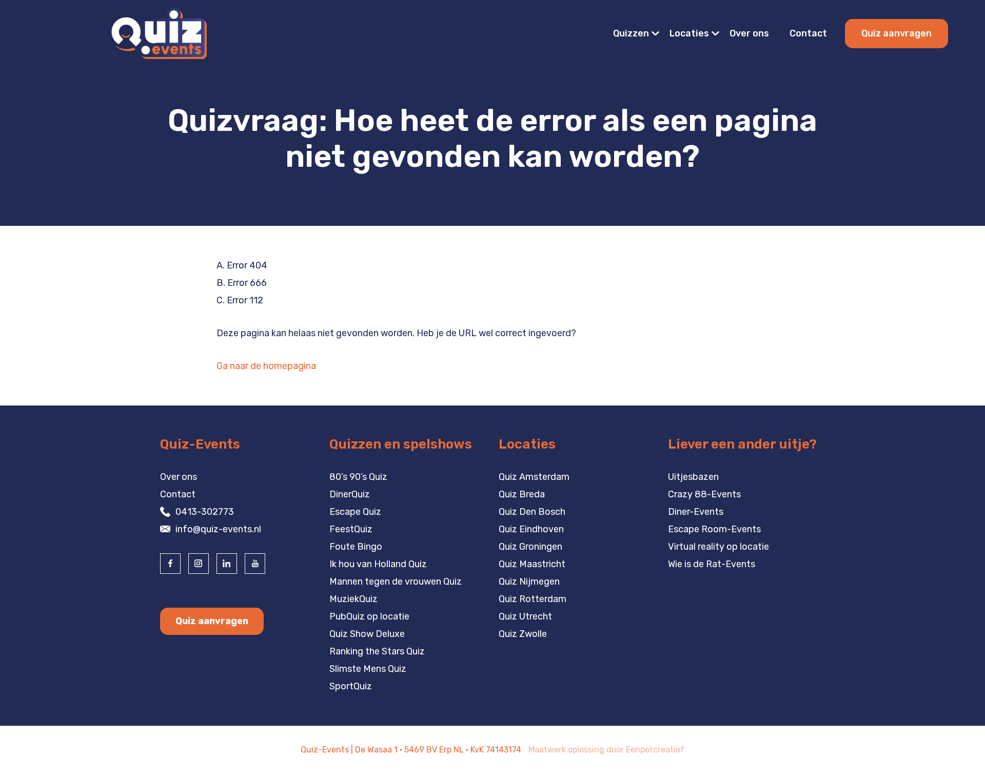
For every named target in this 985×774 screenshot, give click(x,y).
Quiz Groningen (530, 546)
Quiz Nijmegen (529, 581)
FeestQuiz (350, 529)
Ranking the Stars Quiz (377, 651)
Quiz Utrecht (525, 616)
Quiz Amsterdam (534, 476)
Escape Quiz (355, 511)
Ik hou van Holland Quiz (378, 564)
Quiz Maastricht (532, 564)
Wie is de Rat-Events (711, 564)
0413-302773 (204, 511)
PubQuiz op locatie (369, 616)
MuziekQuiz (353, 599)
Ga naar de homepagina (266, 366)
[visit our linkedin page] (226, 563)
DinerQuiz (349, 494)
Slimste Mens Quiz (367, 668)
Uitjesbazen (693, 476)
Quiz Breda (522, 494)
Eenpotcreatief (655, 749)
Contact (808, 33)
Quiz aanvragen (896, 33)
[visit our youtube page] (255, 563)
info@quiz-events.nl (218, 529)
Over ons (749, 33)
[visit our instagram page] (198, 563)
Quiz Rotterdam (532, 599)
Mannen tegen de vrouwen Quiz (395, 581)
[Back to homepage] (158, 32)
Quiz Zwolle (523, 634)
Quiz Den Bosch (532, 511)
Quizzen (631, 33)
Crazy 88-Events (704, 494)
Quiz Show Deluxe (367, 634)
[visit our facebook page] (170, 563)
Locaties (689, 33)
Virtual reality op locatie (718, 546)
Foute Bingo (355, 546)
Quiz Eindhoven (531, 529)
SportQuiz (350, 686)
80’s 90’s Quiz (358, 476)
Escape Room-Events (714, 529)
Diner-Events (695, 511)
